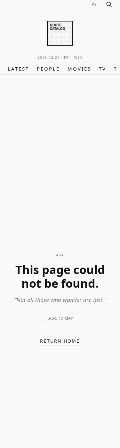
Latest (18, 68)
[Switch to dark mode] (94, 4)
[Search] (109, 4)
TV (102, 68)
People (48, 68)
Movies (79, 68)
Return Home (60, 341)
